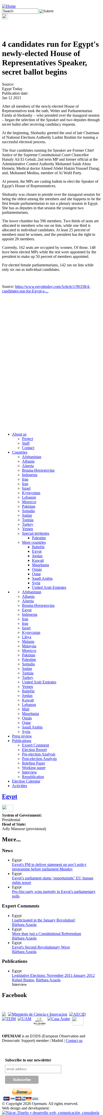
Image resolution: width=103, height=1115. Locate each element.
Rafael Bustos (23, 980)
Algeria (28, 466)
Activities (19, 786)
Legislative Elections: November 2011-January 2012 (53, 975)
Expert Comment (35, 745)
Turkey (27, 524)
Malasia (28, 641)
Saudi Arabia (42, 578)
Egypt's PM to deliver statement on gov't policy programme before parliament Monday (49, 866)
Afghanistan (31, 457)
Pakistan (28, 506)
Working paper (34, 768)
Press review (22, 736)
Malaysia (29, 646)
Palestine (39, 538)
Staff (26, 443)
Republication (33, 777)
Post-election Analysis (39, 759)
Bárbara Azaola (24, 924)
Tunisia (28, 520)
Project (27, 439)
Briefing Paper (33, 763)
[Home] (9, 6)
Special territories (35, 533)
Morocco (29, 502)
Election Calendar (26, 781)
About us (19, 434)
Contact (28, 448)
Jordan (37, 556)
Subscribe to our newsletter (28, 1060)
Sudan (27, 515)
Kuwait (38, 560)
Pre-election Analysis (38, 754)
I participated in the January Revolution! (43, 920)
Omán (37, 569)
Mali (25, 709)
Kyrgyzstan (31, 493)
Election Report (34, 750)
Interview (29, 772)
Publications (21, 740)
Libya (26, 637)
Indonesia (29, 475)
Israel (26, 488)
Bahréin (38, 547)
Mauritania (40, 565)
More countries (34, 542)
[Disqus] (51, 364)
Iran (25, 484)
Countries (19, 452)
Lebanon (29, 497)
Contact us (74, 1040)
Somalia (28, 511)
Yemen (27, 529)
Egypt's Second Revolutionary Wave (41, 947)
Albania (28, 461)
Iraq (25, 479)
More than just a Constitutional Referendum (46, 934)
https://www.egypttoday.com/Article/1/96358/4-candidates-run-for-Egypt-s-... (46, 288)
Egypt (37, 551)
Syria (36, 583)
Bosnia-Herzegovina (38, 470)
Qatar (36, 574)
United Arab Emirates (49, 587)
